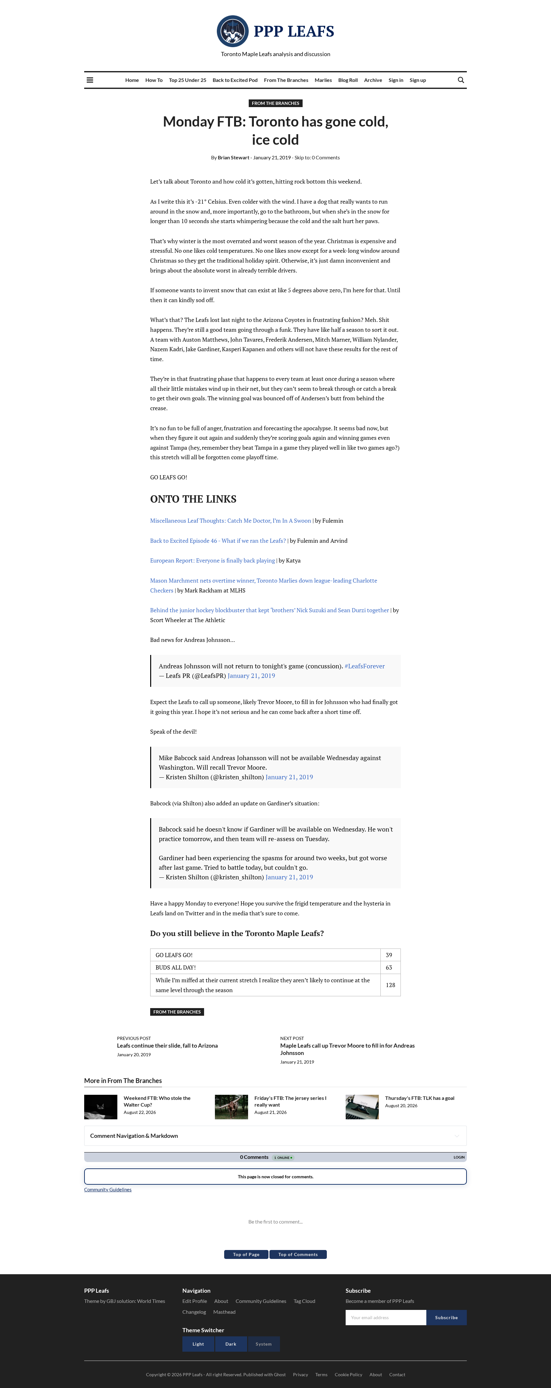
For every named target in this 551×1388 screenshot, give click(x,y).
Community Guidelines (261, 1301)
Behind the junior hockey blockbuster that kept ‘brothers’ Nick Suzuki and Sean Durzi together (269, 610)
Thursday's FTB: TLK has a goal (419, 1098)
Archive (373, 80)
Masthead (224, 1312)
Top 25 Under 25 (187, 80)
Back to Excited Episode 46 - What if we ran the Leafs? (218, 540)
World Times (151, 1301)
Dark (231, 1344)
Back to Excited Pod (235, 80)
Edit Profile (194, 1301)
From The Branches (286, 80)
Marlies (323, 80)
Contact (397, 1374)
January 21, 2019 (251, 675)
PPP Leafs (294, 31)
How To (154, 80)
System (264, 1344)
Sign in (396, 80)
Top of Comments (298, 1254)
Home (132, 80)
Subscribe (446, 1317)
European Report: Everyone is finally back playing (212, 560)
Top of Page (246, 1254)
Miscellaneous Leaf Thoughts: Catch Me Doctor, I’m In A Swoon (230, 520)
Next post (292, 1038)
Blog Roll (348, 80)
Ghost (280, 1374)
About (221, 1301)
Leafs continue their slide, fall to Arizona (167, 1045)
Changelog (194, 1312)
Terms (321, 1374)
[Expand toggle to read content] (457, 1136)
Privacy (300, 1374)
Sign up (418, 80)
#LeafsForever (365, 666)
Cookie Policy (348, 1374)
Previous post (134, 1038)
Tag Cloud (304, 1301)
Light (198, 1344)
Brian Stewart (230, 157)
